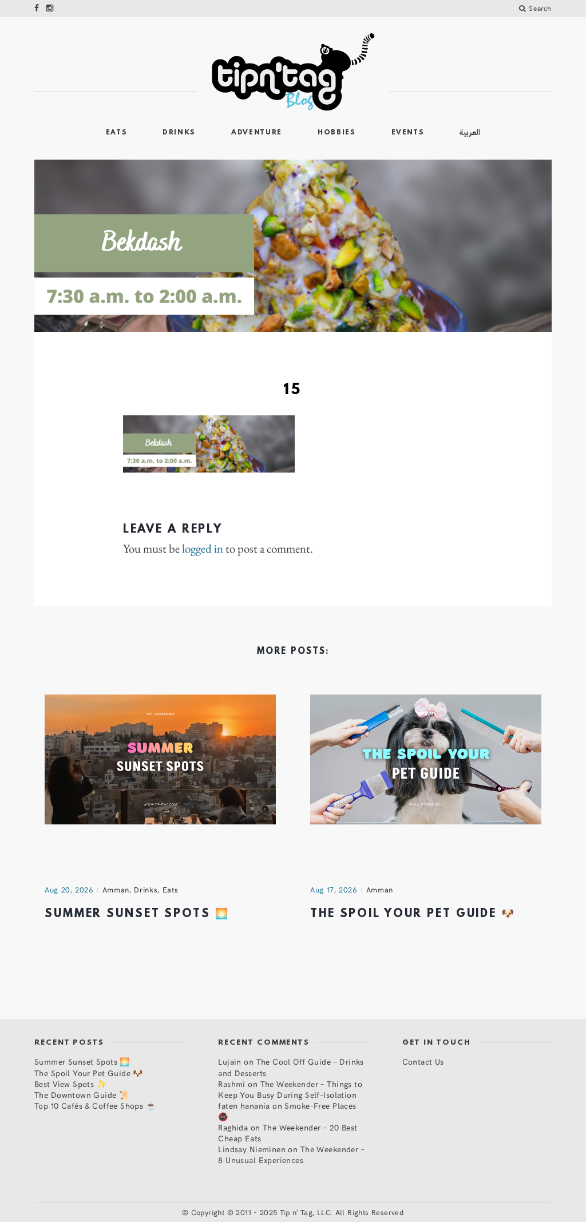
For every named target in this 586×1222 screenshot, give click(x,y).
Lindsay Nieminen (252, 1149)
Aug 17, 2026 (333, 889)
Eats (117, 133)
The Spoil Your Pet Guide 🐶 (413, 914)
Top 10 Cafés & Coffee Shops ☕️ (95, 1105)
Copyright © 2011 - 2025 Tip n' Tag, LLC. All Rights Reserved (297, 1212)
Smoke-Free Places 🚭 (287, 1111)
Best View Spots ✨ (70, 1083)
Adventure (256, 133)
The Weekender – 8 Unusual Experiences (291, 1154)
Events (408, 133)
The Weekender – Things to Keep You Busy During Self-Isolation (290, 1089)
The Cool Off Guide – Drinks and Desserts (291, 1067)
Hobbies (337, 133)
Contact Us (423, 1061)
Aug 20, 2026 (69, 889)
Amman (115, 889)
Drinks (179, 133)
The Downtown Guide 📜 (81, 1094)
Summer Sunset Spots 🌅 (137, 914)
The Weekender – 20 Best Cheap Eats (287, 1133)
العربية (470, 132)
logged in (202, 549)
